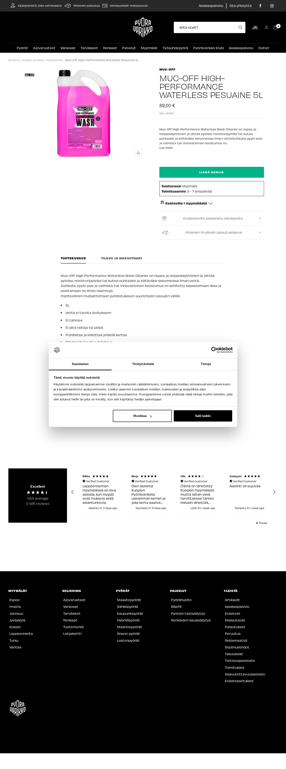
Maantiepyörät (129, 627)
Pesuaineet (54, 60)
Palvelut (129, 48)
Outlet (263, 48)
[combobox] (210, 27)
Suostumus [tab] (80, 364)
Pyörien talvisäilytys (188, 613)
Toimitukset (235, 667)
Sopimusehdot (237, 647)
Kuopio (15, 627)
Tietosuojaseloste (240, 660)
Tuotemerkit (73, 627)
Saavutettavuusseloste (245, 674)
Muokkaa (140, 416)
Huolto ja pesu (33, 60)
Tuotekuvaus (73, 258)
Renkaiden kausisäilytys (191, 620)
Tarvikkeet (89, 48)
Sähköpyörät (127, 606)
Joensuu (16, 613)
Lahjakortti (72, 633)
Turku (13, 640)
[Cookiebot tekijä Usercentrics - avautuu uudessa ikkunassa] (214, 350)
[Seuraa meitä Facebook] (260, 6)
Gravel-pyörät (128, 633)
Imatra (15, 606)
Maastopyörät (129, 600)
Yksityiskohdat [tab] (143, 364)
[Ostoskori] (275, 27)
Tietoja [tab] (206, 364)
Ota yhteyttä (240, 6)
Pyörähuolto (181, 600)
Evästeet (232, 613)
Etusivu (14, 60)
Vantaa (15, 647)
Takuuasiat (234, 654)
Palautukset (235, 627)
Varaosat (68, 48)
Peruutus (233, 633)
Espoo (14, 600)
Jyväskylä (17, 620)
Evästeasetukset (239, 681)
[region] (173, 492)
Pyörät (22, 48)
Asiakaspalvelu (211, 6)
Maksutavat (235, 620)
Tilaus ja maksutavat (121, 258)
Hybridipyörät (128, 620)
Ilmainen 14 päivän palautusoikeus (214, 232)
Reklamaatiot (236, 640)
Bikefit (176, 606)
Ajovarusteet (44, 48)
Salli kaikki (203, 416)
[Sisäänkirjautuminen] (266, 27)
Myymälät (149, 48)
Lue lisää (166, 147)
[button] (73, 492)
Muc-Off (167, 69)
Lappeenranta (21, 633)
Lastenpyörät (128, 640)
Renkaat (110, 48)
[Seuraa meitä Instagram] (272, 6)
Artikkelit (232, 600)
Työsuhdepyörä (175, 48)
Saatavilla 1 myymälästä (186, 203)
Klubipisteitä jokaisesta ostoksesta (213, 218)
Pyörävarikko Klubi (208, 48)
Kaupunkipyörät (130, 613)
